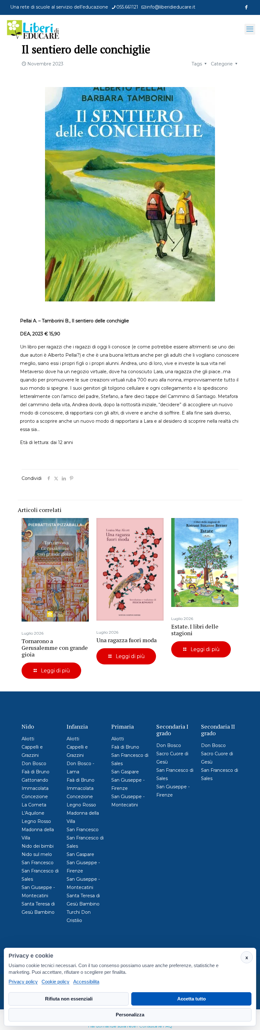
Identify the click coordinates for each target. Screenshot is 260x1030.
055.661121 (127, 7)
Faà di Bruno (35, 772)
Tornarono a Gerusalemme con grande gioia (55, 647)
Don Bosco (34, 763)
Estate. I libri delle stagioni (194, 630)
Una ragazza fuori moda (126, 640)
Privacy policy (23, 981)
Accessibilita (86, 981)
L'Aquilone (33, 813)
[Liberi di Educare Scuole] (33, 29)
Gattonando (35, 780)
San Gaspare (80, 854)
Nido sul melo (37, 854)
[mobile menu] (249, 29)
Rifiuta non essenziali (69, 998)
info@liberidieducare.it (170, 7)
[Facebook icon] (246, 7)
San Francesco (38, 862)
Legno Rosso (36, 821)
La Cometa (34, 805)
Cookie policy (55, 981)
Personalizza (130, 1014)
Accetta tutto (191, 998)
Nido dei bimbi (38, 846)
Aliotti (28, 739)
